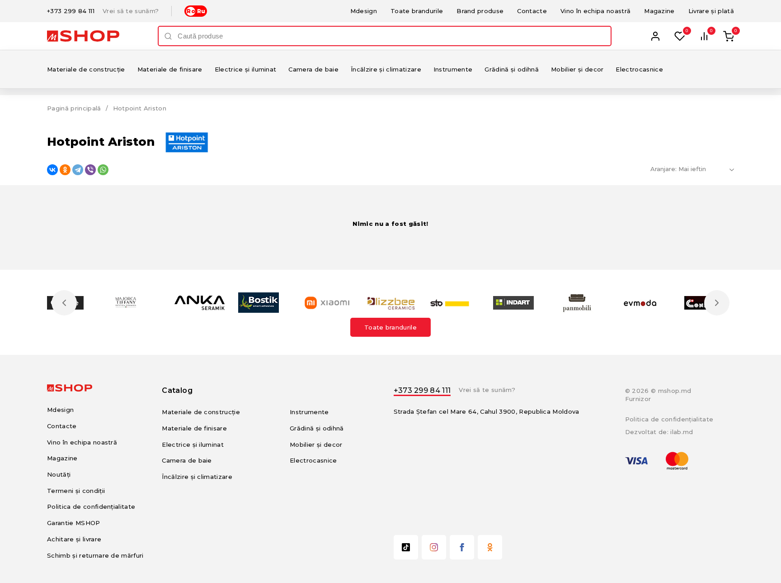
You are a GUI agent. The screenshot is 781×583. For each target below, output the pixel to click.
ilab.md (681, 431)
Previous (64, 302)
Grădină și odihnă (512, 69)
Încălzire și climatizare (386, 69)
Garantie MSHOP (73, 522)
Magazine (659, 10)
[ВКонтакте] (52, 169)
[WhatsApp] (103, 169)
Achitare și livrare (74, 539)
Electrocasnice (639, 69)
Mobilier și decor (577, 69)
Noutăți (59, 474)
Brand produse (479, 10)
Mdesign (363, 10)
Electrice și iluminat (246, 69)
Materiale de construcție (86, 69)
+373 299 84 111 (70, 11)
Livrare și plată (711, 10)
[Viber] (90, 169)
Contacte (532, 10)
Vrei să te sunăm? (131, 11)
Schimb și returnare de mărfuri (95, 555)
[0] (679, 36)
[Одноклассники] (65, 169)
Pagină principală (74, 108)
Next (716, 302)
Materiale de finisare (169, 69)
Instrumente (453, 69)
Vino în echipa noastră (595, 10)
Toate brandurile (416, 10)
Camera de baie (313, 69)
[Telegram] (77, 169)
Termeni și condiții (76, 490)
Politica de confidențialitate (91, 506)
